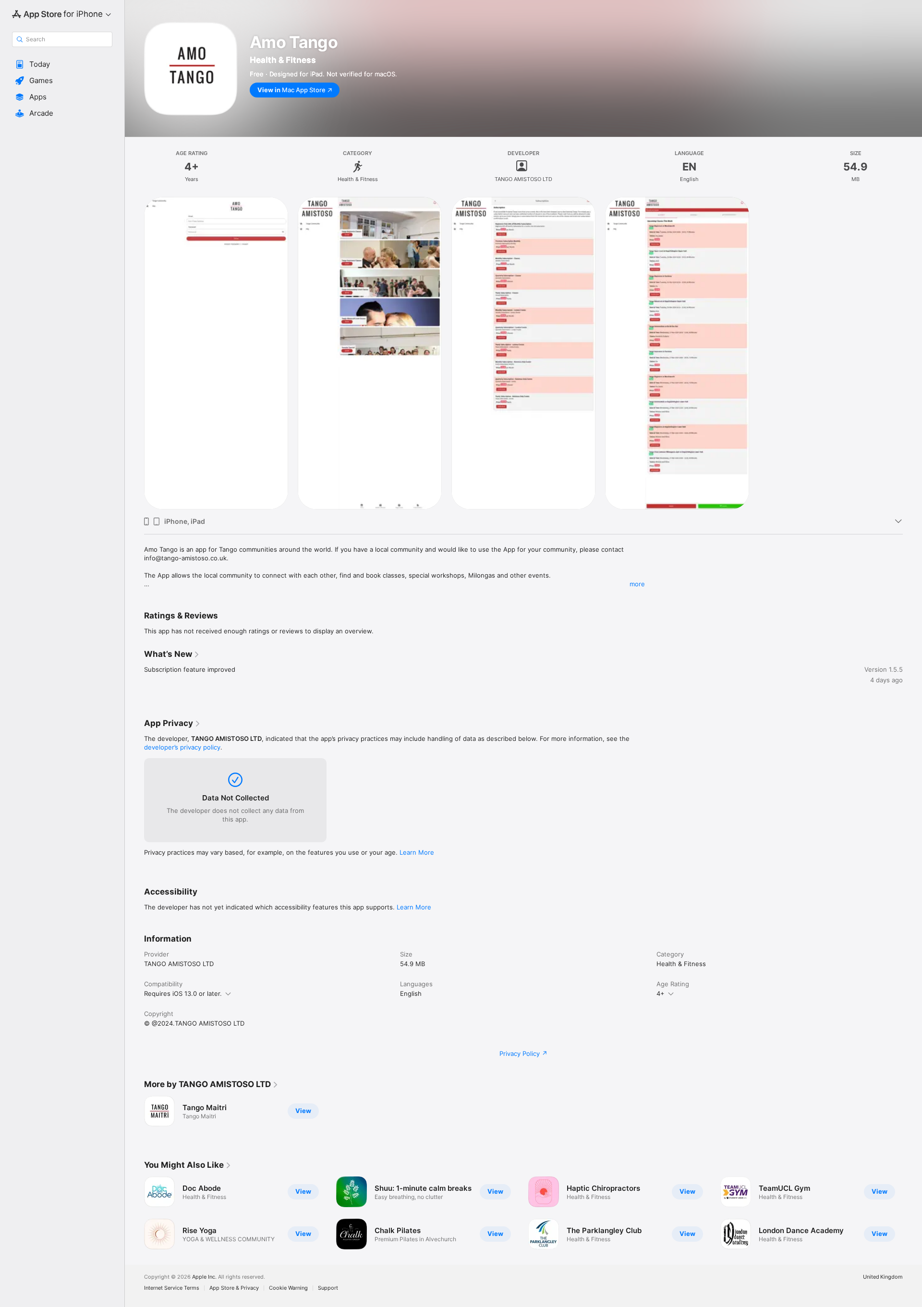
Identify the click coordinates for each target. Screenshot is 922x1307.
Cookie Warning (288, 1288)
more (637, 584)
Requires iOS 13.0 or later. (183, 993)
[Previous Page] (134, 1213)
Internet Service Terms (171, 1288)
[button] (62, 64)
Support (328, 1288)
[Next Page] (912, 1213)
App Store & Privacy (234, 1288)
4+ (660, 993)
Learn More (417, 852)
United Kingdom (883, 1277)
